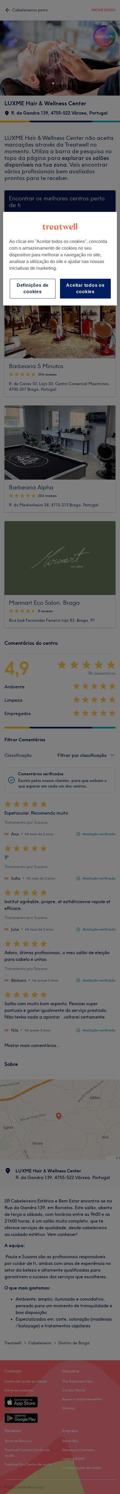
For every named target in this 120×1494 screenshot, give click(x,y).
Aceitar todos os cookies (85, 288)
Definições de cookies (33, 288)
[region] (60, 258)
